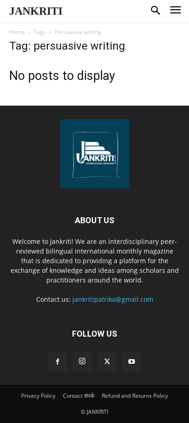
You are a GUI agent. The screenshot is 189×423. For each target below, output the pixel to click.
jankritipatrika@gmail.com (112, 299)
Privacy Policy (38, 396)
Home (17, 32)
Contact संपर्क (78, 396)
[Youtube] (131, 362)
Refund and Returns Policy (135, 396)
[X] (107, 362)
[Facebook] (57, 362)
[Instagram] (82, 361)
